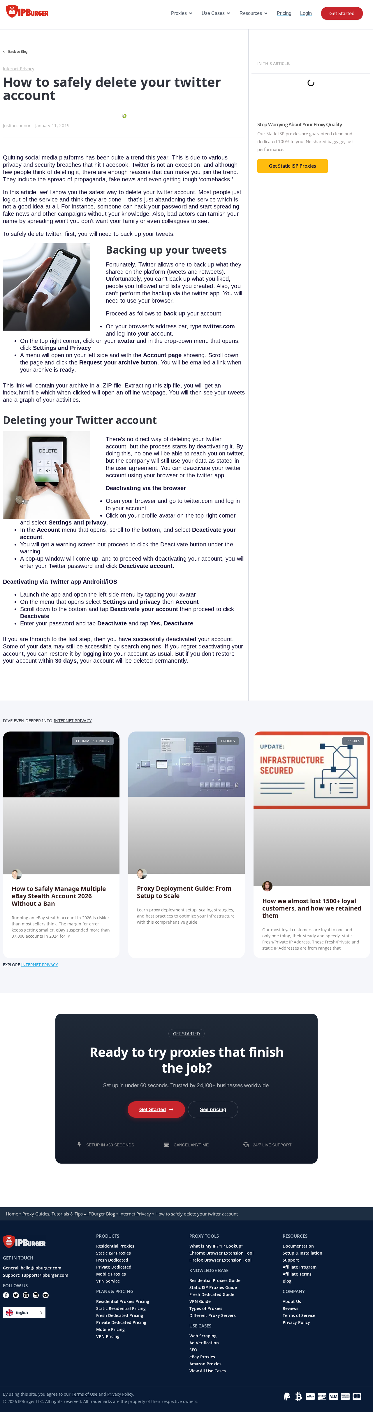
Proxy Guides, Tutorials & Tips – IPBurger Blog (68, 1214)
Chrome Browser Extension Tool (221, 1253)
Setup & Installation (302, 1253)
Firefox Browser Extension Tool (220, 1260)
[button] (186, 1033)
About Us (292, 1301)
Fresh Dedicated (112, 1260)
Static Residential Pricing (121, 1308)
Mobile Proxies (111, 1274)
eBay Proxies (202, 1357)
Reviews (290, 1308)
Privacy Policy (296, 1322)
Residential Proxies (115, 1246)
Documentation (298, 1246)
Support (291, 1260)
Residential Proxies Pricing (122, 1301)
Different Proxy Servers (212, 1315)
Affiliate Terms (297, 1274)
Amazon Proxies (205, 1364)
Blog (287, 1281)
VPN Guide (200, 1301)
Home (12, 1214)
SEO (193, 1350)
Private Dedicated (113, 1267)
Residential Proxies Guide (214, 1280)
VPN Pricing (107, 1336)
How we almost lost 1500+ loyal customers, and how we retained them (311, 908)
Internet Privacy (18, 68)
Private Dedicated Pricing (121, 1322)
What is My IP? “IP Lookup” (216, 1246)
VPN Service (108, 1281)
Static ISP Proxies (113, 1253)
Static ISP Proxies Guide (213, 1287)
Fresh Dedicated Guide (211, 1294)
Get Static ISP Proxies (292, 166)
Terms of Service (299, 1315)
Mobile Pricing (110, 1329)
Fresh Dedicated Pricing (119, 1315)
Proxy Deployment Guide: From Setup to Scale (184, 892)
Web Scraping (203, 1336)
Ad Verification (204, 1343)
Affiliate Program (299, 1267)
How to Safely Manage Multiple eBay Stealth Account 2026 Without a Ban (59, 896)
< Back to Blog (15, 51)
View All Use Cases (207, 1371)
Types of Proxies (205, 1308)
